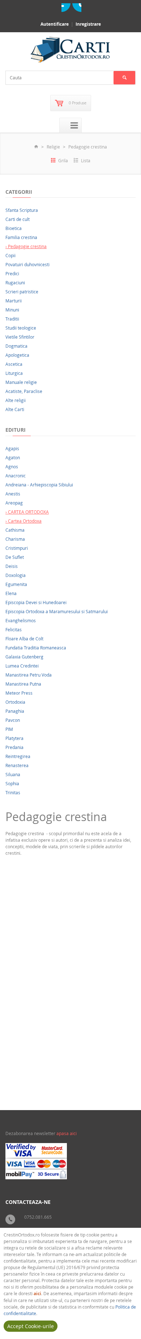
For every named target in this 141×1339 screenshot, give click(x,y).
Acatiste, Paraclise (23, 391)
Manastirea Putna (23, 684)
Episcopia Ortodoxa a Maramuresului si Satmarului (56, 611)
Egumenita (16, 584)
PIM (9, 729)
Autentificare (54, 24)
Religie (53, 147)
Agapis (12, 448)
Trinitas (12, 792)
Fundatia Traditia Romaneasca (35, 647)
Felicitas (13, 629)
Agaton (12, 457)
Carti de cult (17, 219)
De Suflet (14, 557)
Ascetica (13, 364)
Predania (14, 747)
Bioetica (13, 228)
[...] (59, 1047)
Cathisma (15, 530)
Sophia (12, 783)
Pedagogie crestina (87, 147)
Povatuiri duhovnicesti (27, 264)
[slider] (23, 1063)
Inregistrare (88, 24)
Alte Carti (14, 409)
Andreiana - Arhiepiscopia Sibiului (39, 485)
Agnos (11, 466)
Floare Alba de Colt (24, 638)
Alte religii (15, 400)
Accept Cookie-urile (30, 1326)
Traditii (12, 319)
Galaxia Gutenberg (24, 657)
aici (37, 1293)
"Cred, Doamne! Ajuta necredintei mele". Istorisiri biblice (64, 990)
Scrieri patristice (21, 291)
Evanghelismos (20, 620)
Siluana (12, 774)
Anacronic (15, 475)
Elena (11, 593)
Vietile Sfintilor (19, 337)
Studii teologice (20, 328)
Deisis (11, 566)
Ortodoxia (15, 702)
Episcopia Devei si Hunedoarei (36, 602)
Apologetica (17, 355)
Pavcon (12, 720)
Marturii (13, 301)
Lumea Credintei (22, 666)
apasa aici (66, 1133)
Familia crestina (21, 237)
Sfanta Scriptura (21, 210)
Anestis (12, 494)
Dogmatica (16, 346)
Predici (12, 273)
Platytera (14, 738)
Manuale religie (21, 382)
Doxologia (15, 575)
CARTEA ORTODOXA (111, 1074)
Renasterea (17, 765)
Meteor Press (19, 693)
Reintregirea (17, 756)
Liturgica (14, 373)
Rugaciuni (15, 282)
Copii (10, 255)
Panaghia (14, 711)
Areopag (14, 503)
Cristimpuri (16, 548)
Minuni (12, 310)
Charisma (15, 539)
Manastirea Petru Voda (28, 675)
